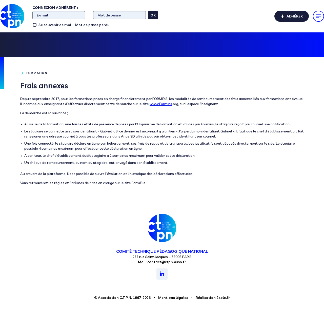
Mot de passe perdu (92, 25)
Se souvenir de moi (54, 25)
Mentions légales (173, 297)
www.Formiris (161, 104)
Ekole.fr (223, 297)
